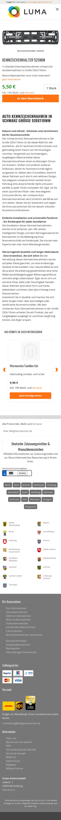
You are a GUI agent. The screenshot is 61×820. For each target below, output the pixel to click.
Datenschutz (13, 761)
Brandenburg (48, 531)
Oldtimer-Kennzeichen (18, 616)
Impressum (8, 789)
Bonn (16, 485)
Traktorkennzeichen (17, 623)
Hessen (46, 540)
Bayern (46, 522)
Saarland (12, 567)
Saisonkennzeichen (16, 612)
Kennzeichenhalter (16, 640)
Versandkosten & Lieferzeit (21, 749)
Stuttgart (47, 499)
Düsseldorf (13, 492)
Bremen (26, 485)
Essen (25, 492)
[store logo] (28, 12)
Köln (25, 499)
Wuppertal (30, 506)
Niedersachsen (49, 549)
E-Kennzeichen (14, 631)
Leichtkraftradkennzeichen (21, 627)
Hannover (48, 492)
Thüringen (13, 584)
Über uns (11, 738)
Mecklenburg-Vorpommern (14, 550)
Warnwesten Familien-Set (24, 365)
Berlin (8, 485)
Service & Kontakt (16, 753)
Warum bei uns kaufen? (19, 742)
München (35, 499)
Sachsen (46, 567)
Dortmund (39, 485)
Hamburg (35, 492)
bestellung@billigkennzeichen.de (39, 2)
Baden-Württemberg (14, 523)
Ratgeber (11, 764)
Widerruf (11, 757)
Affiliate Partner (15, 768)
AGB (8, 745)
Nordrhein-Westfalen (13, 559)
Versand (37, 424)
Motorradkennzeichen (18, 619)
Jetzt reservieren (11, 79)
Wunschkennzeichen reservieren (24, 634)
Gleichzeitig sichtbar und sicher (27, 374)
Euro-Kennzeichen (16, 608)
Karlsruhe (14, 499)
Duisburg (51, 485)
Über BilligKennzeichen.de (17, 431)
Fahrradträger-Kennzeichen (21, 652)
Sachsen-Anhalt (15, 576)
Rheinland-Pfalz (49, 558)
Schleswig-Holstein (47, 577)
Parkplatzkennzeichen (18, 644)
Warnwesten (13, 648)
